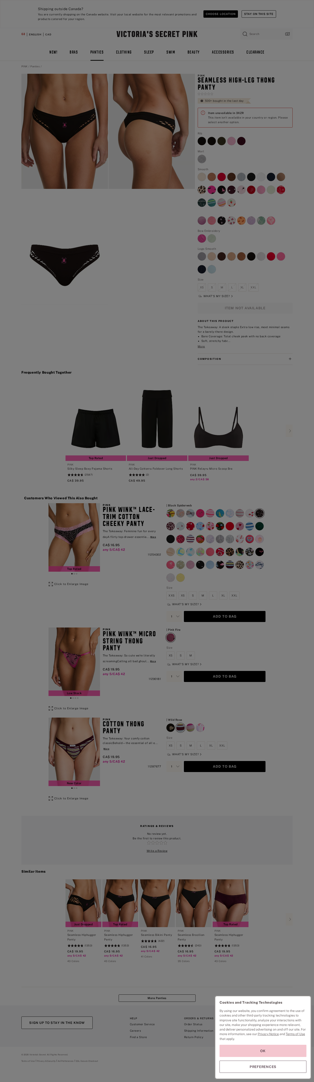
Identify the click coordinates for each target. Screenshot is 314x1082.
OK (263, 1051)
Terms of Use (295, 1034)
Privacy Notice (268, 1034)
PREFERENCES (263, 1067)
